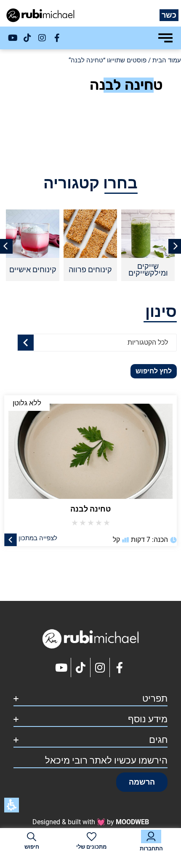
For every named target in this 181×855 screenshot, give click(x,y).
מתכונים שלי (91, 847)
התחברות (151, 848)
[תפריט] (165, 38)
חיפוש (31, 847)
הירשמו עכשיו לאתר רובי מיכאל (106, 760)
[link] (90, 447)
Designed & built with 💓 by (90, 822)
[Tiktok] (27, 38)
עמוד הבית (166, 60)
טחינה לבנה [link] (90, 508)
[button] (142, 782)
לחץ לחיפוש (154, 371)
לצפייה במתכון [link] (38, 537)
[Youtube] (12, 38)
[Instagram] (42, 38)
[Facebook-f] (57, 38)
